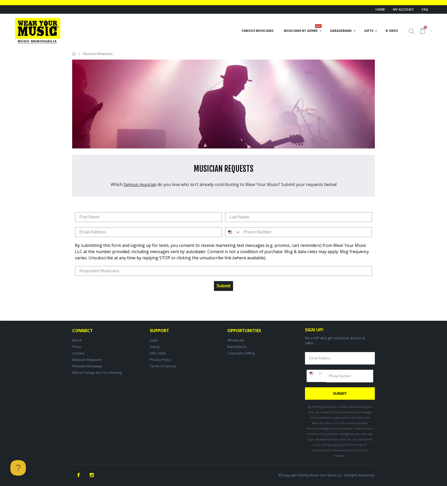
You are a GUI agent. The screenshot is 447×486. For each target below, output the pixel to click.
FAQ (425, 9)
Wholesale (235, 340)
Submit (223, 286)
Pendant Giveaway (87, 366)
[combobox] (233, 232)
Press (76, 346)
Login (154, 340)
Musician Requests (87, 359)
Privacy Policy (160, 359)
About (76, 340)
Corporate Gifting (241, 353)
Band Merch (236, 346)
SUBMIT (340, 393)
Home (380, 9)
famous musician (140, 184)
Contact (78, 353)
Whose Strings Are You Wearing (97, 372)
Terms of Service (163, 366)
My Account (403, 9)
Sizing (154, 346)
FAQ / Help (158, 353)
